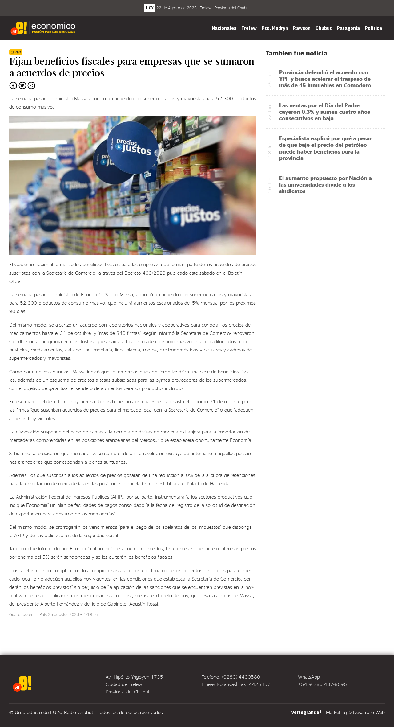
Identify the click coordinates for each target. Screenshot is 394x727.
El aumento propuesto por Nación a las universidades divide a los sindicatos (325, 184)
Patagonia (348, 28)
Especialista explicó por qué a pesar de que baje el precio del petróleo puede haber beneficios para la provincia (325, 147)
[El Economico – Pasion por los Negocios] (45, 28)
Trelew (249, 28)
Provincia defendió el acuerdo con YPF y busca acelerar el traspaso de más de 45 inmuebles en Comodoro (325, 78)
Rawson (302, 28)
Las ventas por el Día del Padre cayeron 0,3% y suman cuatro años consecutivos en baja (324, 111)
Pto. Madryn (275, 28)
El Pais (41, 614)
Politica (373, 28)
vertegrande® (306, 712)
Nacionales (224, 28)
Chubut (324, 28)
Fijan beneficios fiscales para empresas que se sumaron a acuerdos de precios (131, 66)
